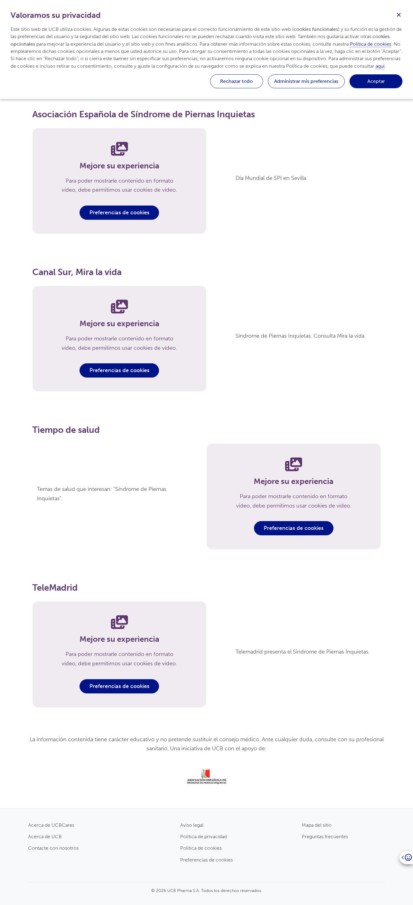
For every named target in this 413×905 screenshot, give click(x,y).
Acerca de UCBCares (51, 825)
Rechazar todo (236, 81)
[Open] (406, 857)
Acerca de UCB (45, 836)
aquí (380, 66)
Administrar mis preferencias (306, 81)
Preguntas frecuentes (325, 836)
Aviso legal (191, 825)
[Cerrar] (398, 14)
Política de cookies (370, 44)
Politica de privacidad (203, 836)
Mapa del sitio (317, 825)
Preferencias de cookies (119, 212)
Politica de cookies (201, 848)
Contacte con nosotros (53, 848)
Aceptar (376, 81)
